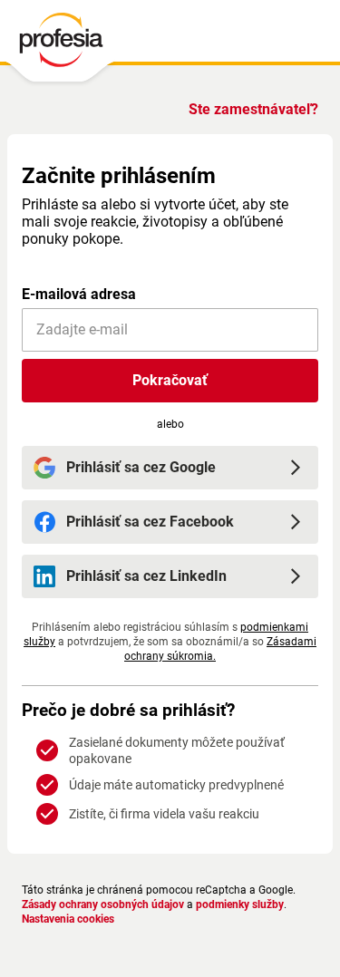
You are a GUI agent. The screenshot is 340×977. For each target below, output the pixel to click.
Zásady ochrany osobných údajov (103, 904)
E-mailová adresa (79, 294)
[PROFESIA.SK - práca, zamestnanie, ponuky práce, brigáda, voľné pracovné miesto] (60, 44)
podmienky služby (240, 904)
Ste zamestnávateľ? (253, 109)
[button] (170, 380)
